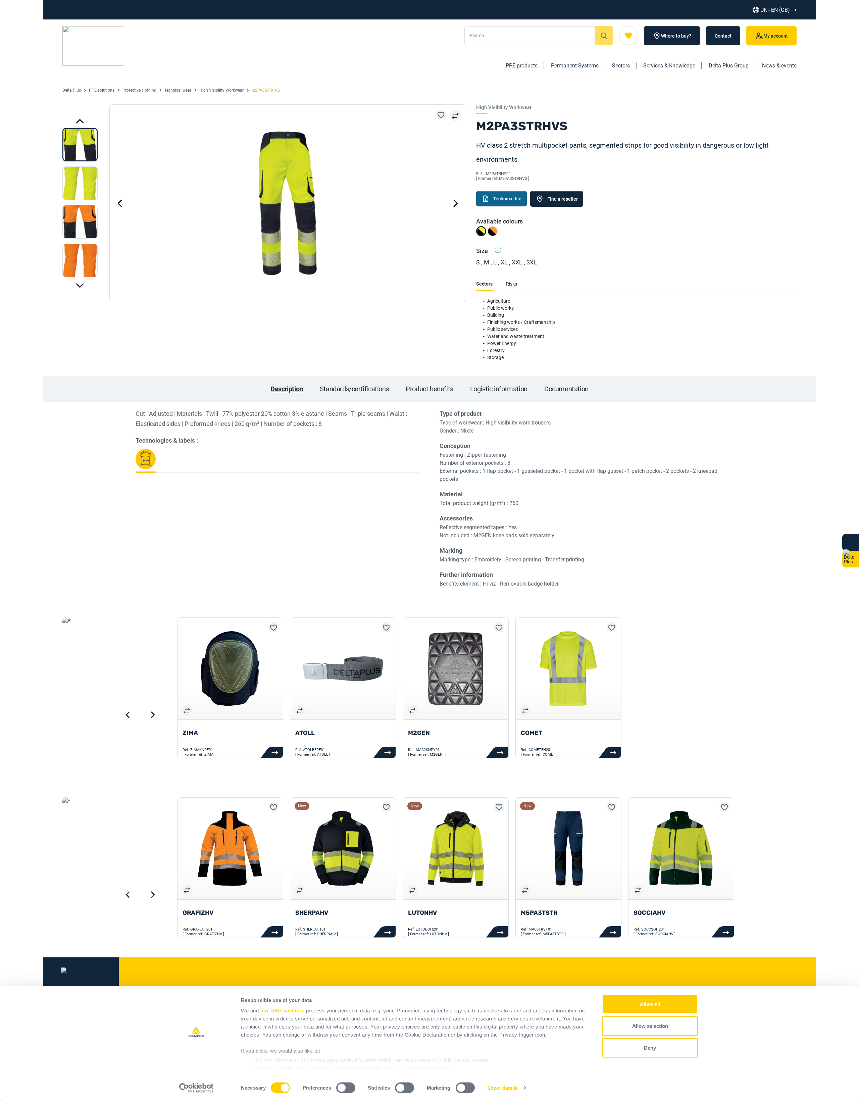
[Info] (495, 250)
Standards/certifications (354, 389)
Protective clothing (139, 90)
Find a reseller (562, 199)
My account (775, 36)
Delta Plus (71, 90)
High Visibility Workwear (221, 90)
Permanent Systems (575, 65)
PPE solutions (101, 90)
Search (604, 35)
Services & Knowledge (669, 65)
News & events (779, 65)
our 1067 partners (282, 1010)
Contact (723, 36)
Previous (80, 285)
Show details (502, 1088)
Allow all (650, 1004)
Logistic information (498, 389)
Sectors (621, 65)
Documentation (566, 389)
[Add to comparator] (455, 115)
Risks (511, 284)
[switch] (345, 1087)
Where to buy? (676, 36)
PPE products (522, 65)
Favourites (628, 35)
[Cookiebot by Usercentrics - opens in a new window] (196, 1088)
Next (80, 121)
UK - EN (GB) (775, 10)
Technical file (507, 198)
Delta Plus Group (729, 65)
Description (286, 389)
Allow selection (650, 1026)
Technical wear (177, 90)
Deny (650, 1048)
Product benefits (429, 389)
